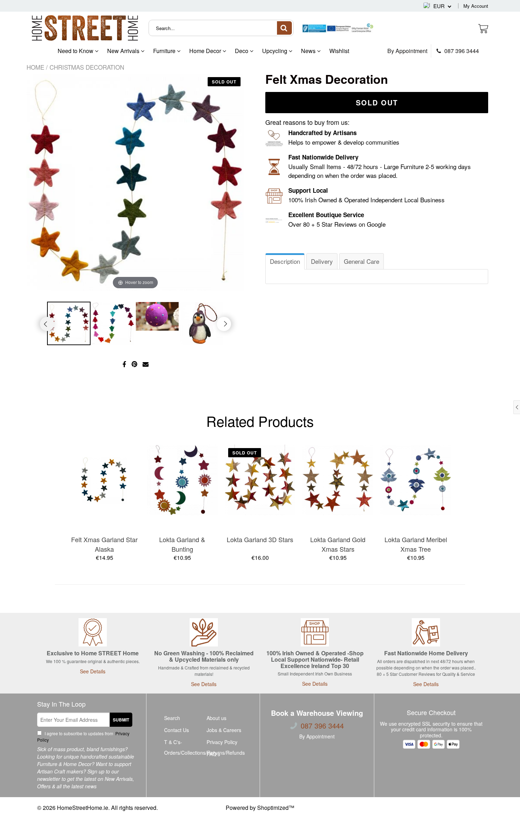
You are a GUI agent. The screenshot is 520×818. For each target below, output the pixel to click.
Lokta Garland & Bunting (182, 544)
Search (172, 717)
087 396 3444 (461, 51)
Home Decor (206, 51)
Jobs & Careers (224, 729)
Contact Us (176, 729)
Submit (121, 720)
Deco (242, 51)
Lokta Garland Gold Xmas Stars (337, 544)
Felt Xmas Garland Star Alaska (104, 544)
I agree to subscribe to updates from (83, 736)
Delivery (322, 261)
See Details (92, 671)
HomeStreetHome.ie (82, 808)
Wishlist (339, 51)
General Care (361, 261)
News (309, 51)
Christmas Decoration (87, 67)
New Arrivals (124, 51)
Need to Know (76, 51)
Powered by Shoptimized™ (260, 808)
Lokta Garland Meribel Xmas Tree (416, 544)
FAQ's (213, 754)
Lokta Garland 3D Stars (260, 539)
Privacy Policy (222, 742)
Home (35, 67)
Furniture (165, 51)
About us (216, 717)
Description (285, 261)
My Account (475, 6)
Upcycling (275, 51)
